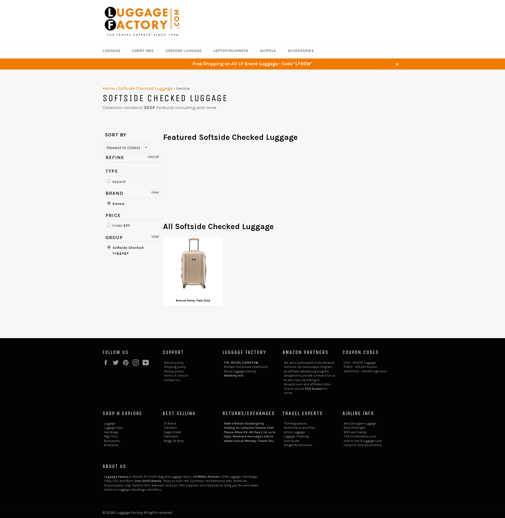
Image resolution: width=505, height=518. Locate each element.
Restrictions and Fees (300, 428)
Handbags (111, 432)
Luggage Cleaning (296, 436)
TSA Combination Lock (360, 436)
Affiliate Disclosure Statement (246, 367)
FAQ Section (314, 389)
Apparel (119, 181)
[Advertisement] (282, 184)
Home (109, 88)
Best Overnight (354, 428)
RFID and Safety (355, 432)
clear (155, 192)
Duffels (268, 50)
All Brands (111, 445)
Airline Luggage (294, 432)
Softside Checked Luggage (145, 88)
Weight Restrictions (298, 445)
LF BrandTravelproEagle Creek (172, 428)
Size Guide (291, 441)
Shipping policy (175, 367)
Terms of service (176, 375)
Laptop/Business (231, 50)
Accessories (301, 50)
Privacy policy (174, 371)
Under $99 (121, 226)
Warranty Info (234, 375)
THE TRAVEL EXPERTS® (241, 362)
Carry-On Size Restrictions (363, 445)
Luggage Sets (113, 428)
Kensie (118, 203)
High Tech (111, 436)
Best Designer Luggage (360, 423)
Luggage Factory (129, 513)
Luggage (111, 50)
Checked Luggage (183, 50)
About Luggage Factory (240, 371)
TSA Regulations (295, 423)
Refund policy (174, 362)
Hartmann (171, 436)
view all (153, 157)
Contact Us (172, 380)
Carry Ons (143, 50)
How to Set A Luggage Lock (363, 441)
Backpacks (112, 441)
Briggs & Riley (174, 441)
